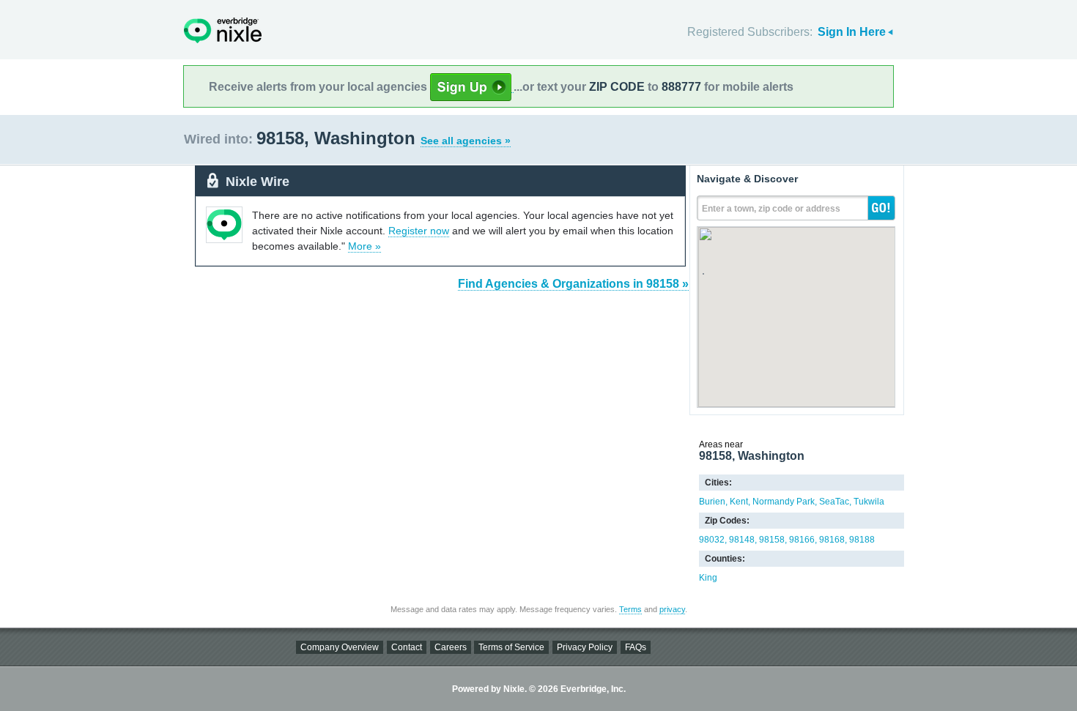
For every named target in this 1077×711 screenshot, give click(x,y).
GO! (881, 208)
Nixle (223, 30)
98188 (862, 540)
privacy (672, 609)
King (708, 578)
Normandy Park (783, 501)
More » (364, 246)
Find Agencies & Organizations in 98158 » (573, 284)
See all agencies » (466, 140)
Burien (712, 501)
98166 (802, 540)
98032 (712, 540)
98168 (832, 540)
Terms (630, 609)
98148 (742, 540)
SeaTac (834, 501)
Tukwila (869, 501)
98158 (772, 540)
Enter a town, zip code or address (771, 209)
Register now (418, 231)
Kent (739, 501)
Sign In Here (852, 32)
